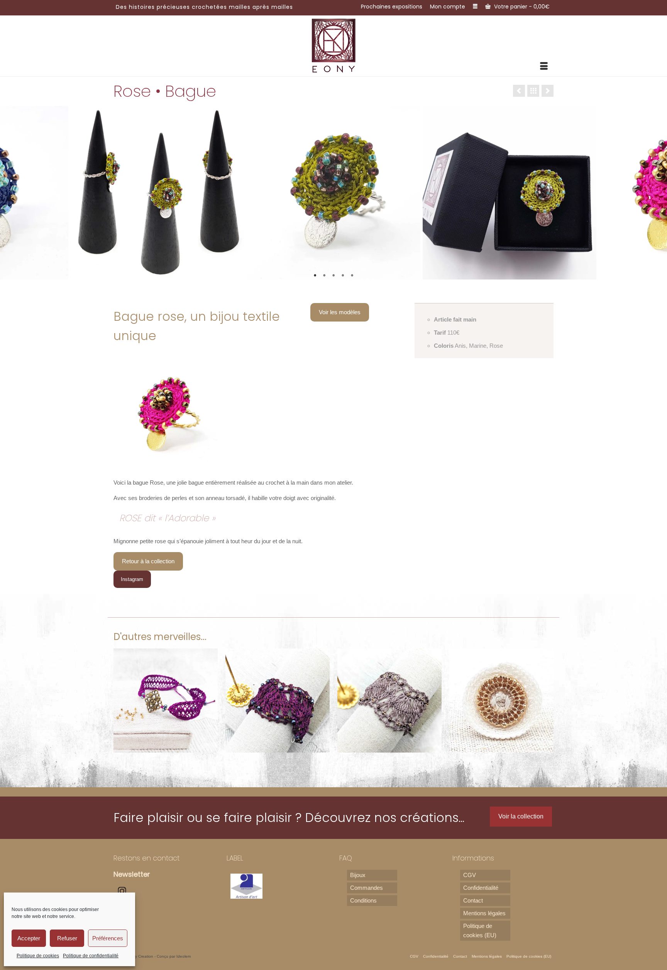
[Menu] (544, 66)
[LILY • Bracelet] (519, 91)
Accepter (28, 938)
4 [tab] (343, 276)
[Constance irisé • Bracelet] (165, 700)
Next (656, 193)
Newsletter (131, 874)
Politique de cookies (38, 955)
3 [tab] (333, 276)
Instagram (132, 579)
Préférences (107, 938)
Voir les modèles (340, 312)
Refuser (67, 938)
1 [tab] (315, 276)
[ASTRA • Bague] (389, 700)
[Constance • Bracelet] (277, 700)
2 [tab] (324, 276)
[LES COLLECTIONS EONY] (533, 91)
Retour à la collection (148, 561)
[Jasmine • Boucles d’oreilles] (501, 700)
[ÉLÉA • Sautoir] (548, 91)
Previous (10, 193)
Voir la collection (520, 816)
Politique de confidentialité (91, 955)
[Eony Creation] (334, 45)
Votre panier (521, 6)
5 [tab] (352, 276)
